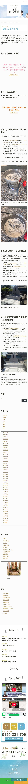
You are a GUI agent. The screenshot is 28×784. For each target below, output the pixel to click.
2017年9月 (5, 514)
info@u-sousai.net (12, 140)
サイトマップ (6, 547)
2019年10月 (5, 478)
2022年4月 (5, 436)
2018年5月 (5, 509)
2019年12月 (5, 474)
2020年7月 (5, 458)
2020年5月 (5, 463)
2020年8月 (5, 456)
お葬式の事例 (6, 545)
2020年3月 (5, 467)
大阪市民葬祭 (6, 602)
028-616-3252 (6, 330)
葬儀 (4, 426)
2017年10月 (5, 511)
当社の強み (5, 554)
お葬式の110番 (6, 604)
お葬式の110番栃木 (7, 606)
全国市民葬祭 (6, 611)
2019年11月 (5, 476)
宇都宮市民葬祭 (6, 597)
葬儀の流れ (5, 558)
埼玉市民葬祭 (6, 593)
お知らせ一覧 (14, 668)
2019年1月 (5, 498)
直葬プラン (14, 112)
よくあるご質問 (6, 552)
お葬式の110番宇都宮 (8, 608)
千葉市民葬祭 (6, 600)
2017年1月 (5, 522)
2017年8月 (5, 516)
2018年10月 (5, 505)
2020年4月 (5, 465)
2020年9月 (5, 454)
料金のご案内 (6, 556)
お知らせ (5, 415)
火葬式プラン (14, 75)
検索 (2, 398)
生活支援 (5, 613)
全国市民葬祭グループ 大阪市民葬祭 (14, 770)
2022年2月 (5, 441)
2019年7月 (5, 485)
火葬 (4, 422)
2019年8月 (5, 483)
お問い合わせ (6, 541)
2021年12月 (5, 445)
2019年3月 (5, 494)
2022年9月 (5, 434)
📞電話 (7, 780)
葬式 (4, 428)
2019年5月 (5, 489)
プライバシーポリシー (8, 549)
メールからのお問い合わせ (14, 738)
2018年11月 (5, 503)
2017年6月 (5, 520)
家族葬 (4, 417)
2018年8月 (5, 507)
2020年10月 (6, 452)
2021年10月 (5, 450)
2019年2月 (5, 496)
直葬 (4, 424)
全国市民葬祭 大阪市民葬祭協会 (14, 10)
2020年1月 (5, 472)
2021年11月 (5, 447)
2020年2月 (5, 469)
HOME (4, 538)
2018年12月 (5, 500)
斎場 (4, 419)
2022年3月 (5, 439)
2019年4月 (5, 491)
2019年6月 (5, 487)
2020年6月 (5, 461)
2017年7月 (5, 518)
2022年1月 (5, 443)
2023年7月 (5, 432)
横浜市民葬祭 (6, 595)
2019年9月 (5, 480)
